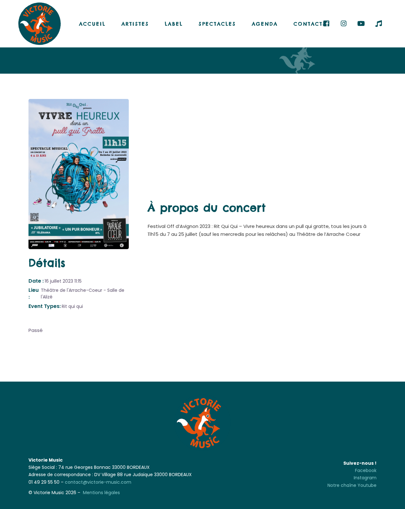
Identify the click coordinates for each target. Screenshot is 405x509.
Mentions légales (101, 492)
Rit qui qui (72, 306)
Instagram (365, 478)
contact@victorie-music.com (98, 482)
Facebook (366, 470)
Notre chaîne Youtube (352, 485)
